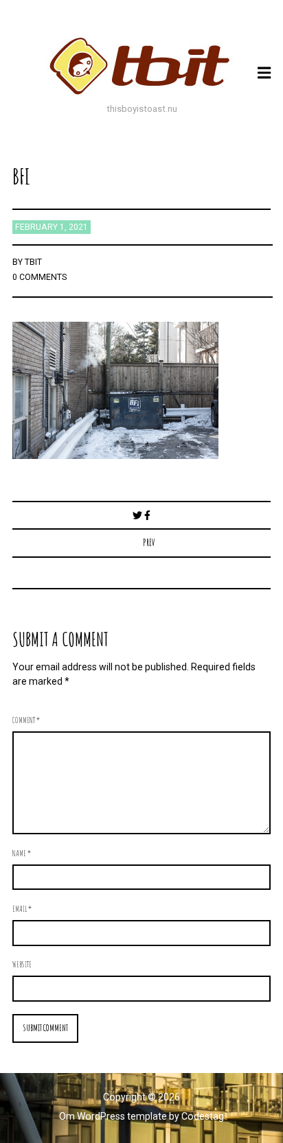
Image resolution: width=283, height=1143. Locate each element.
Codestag (202, 1116)
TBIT (33, 262)
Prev (149, 542)
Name (21, 852)
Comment (26, 719)
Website (22, 963)
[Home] (141, 66)
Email (22, 908)
